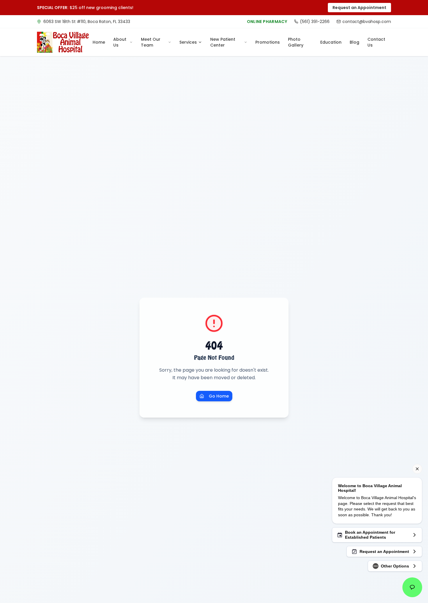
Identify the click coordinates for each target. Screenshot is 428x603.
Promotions (267, 42)
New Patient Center (222, 42)
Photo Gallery (295, 42)
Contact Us (376, 42)
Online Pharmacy (267, 21)
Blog (354, 42)
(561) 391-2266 (315, 21)
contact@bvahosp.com (366, 21)
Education (331, 42)
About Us (119, 42)
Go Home (219, 396)
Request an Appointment (359, 7)
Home (99, 42)
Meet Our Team (150, 42)
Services (188, 42)
